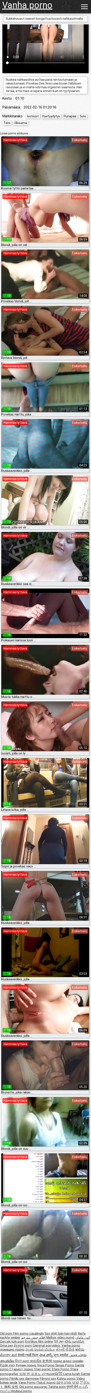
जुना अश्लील (61, 1355)
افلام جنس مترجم (33, 1338)
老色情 (47, 1361)
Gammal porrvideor (47, 1346)
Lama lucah (72, 1374)
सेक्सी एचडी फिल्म (28, 1355)
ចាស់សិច (36, 1361)
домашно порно (12, 1350)
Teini (7, 123)
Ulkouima (20, 123)
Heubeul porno (21, 1391)
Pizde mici (7, 1365)
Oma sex (6, 1346)
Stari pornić (43, 1369)
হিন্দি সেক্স (59, 1342)
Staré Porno (61, 1369)
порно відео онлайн (68, 1361)
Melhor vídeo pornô (60, 1338)
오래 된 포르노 (30, 1374)
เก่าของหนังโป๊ (52, 1374)
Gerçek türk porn (12, 1342)
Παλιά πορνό (46, 1383)
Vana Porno (27, 1383)
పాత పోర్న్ (46, 1355)
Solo (83, 116)
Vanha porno (27, 5)
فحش (73, 1355)
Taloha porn (57, 1387)
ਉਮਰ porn (22, 1361)
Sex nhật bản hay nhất (61, 1334)
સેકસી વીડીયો (65, 1350)
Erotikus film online (39, 1342)
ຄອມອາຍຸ (41, 1387)
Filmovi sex (48, 1379)
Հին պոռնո (74, 1342)
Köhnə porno (66, 1379)
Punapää (70, 116)
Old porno (26, 1387)
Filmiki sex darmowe (24, 1379)
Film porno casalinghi (28, 1334)
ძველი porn (23, 1346)
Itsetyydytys (51, 116)
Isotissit (33, 116)
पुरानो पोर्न (72, 1387)
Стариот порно (21, 1369)
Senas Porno (65, 1365)
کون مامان (82, 1338)
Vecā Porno (46, 1365)
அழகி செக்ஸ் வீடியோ (40, 1350)
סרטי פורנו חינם (68, 1383)
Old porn (6, 1334)
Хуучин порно (26, 1365)
